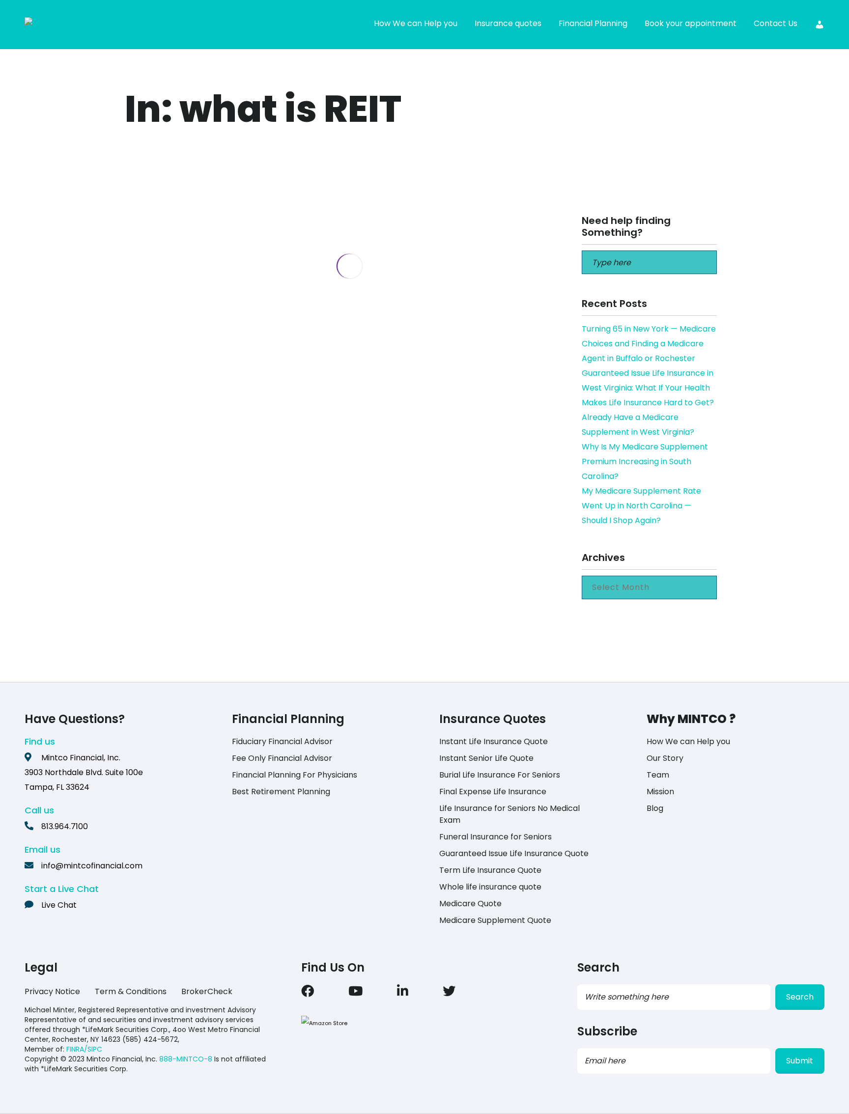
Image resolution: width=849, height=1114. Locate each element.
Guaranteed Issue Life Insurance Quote (514, 853)
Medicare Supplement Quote (495, 920)
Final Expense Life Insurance (492, 791)
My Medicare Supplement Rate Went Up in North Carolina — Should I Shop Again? (641, 505)
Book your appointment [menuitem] (690, 23)
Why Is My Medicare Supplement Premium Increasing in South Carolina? (645, 461)
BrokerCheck (206, 991)
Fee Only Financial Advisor (282, 758)
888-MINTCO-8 (185, 1059)
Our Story (665, 758)
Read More (207, 393)
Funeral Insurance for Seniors (495, 836)
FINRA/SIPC (84, 1049)
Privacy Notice (52, 991)
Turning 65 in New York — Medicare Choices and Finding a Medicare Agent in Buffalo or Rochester (649, 343)
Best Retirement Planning (281, 791)
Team (658, 774)
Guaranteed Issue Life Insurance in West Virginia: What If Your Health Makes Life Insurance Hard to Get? (648, 387)
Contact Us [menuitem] (775, 23)
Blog (655, 808)
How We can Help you (688, 741)
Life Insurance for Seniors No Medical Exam (509, 814)
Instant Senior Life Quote (486, 758)
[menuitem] (819, 24)
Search (800, 997)
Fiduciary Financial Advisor (282, 741)
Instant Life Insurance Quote (493, 741)
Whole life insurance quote (490, 886)
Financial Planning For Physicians (294, 774)
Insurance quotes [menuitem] (508, 23)
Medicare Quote (470, 903)
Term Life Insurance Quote (490, 870)
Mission (660, 791)
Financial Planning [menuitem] (593, 23)
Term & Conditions (131, 991)
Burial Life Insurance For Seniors (499, 774)
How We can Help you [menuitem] (415, 23)
